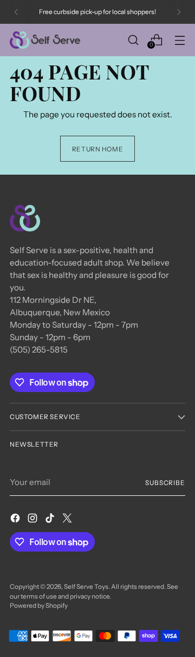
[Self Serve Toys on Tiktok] (50, 520)
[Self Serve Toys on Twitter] (68, 520)
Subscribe (165, 483)
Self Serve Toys (86, 586)
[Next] (179, 12)
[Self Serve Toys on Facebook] (16, 520)
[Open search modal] (133, 40)
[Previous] (16, 12)
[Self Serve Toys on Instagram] (33, 520)
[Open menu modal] (179, 40)
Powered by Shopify (39, 605)
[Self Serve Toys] (45, 40)
